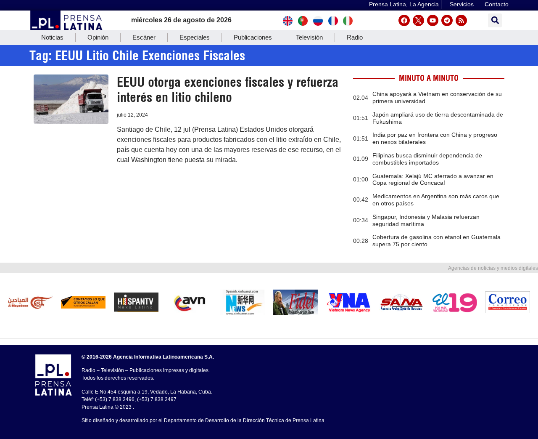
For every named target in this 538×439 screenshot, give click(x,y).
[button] (495, 20)
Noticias (52, 37)
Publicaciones (253, 37)
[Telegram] (447, 20)
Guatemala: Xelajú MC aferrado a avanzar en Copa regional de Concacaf (432, 179)
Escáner (144, 37)
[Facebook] (404, 20)
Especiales (194, 37)
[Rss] (461, 20)
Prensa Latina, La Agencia (404, 4)
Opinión (97, 37)
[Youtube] (432, 20)
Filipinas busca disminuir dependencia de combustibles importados (427, 159)
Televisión (309, 37)
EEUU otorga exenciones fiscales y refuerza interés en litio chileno (227, 89)
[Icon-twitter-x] (418, 20)
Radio (355, 37)
